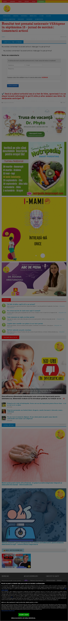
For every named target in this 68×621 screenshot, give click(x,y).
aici (12, 597)
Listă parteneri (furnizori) (8, 610)
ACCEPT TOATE (23, 614)
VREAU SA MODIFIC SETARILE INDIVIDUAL (23, 618)
